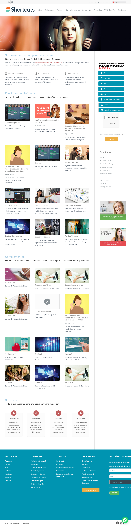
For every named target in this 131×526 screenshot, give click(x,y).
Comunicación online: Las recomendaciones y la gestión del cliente (76, 128)
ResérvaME (69, 382)
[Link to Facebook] (5, 2)
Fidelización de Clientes (38, 477)
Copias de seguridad (43, 311)
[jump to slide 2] (66, 46)
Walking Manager (71, 236)
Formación (36, 419)
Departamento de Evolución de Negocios (65, 475)
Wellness (8, 477)
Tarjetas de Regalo (37, 481)
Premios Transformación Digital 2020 (90, 482)
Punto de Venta (11, 205)
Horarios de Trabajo (72, 162)
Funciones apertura (12, 123)
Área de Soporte (93, 2)
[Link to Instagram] (12, 2)
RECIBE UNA (103, 32)
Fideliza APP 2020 (12, 282)
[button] (125, 520)
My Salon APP (10, 354)
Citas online (34, 464)
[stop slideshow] (68, 46)
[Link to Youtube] (8, 2)
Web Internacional (88, 474)
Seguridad (103, 183)
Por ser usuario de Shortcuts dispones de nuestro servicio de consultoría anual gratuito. (80, 427)
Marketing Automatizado (38, 461)
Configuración (14, 419)
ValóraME (68, 354)
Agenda (38, 163)
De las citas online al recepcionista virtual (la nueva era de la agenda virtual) (16, 169)
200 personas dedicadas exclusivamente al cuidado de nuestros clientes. (58, 427)
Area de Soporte (87, 477)
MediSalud (8, 474)
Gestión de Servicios (73, 205)
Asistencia (58, 419)
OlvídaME (38, 383)
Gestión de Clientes (42, 237)
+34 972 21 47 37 (105, 2)
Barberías (8, 471)
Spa (6, 467)
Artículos (85, 464)
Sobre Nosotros (87, 461)
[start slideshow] (62, 46)
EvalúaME (38, 354)
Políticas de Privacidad (89, 471)
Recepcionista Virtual (43, 285)
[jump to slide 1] (65, 46)
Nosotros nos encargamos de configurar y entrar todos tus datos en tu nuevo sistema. (13, 427)
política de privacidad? (114, 134)
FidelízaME (9, 383)
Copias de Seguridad (37, 484)
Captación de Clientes (38, 474)
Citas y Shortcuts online (74, 285)
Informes (102, 177)
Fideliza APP (10, 316)
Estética (7, 464)
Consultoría (81, 419)
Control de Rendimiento (38, 467)
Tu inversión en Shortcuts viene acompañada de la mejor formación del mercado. (36, 427)
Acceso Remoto (36, 487)
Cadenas (8, 481)
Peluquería (8, 461)
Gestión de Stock (41, 205)
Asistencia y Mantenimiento (65, 467)
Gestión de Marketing (13, 236)
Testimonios (86, 467)
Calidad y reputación (37, 471)
